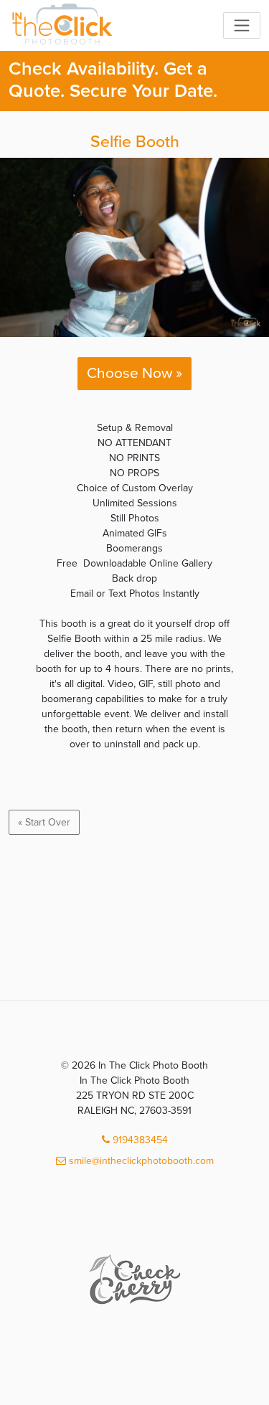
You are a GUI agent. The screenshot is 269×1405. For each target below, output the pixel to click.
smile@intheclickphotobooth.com (140, 1161)
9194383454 (139, 1140)
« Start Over (44, 822)
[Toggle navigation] (241, 25)
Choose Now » (134, 373)
